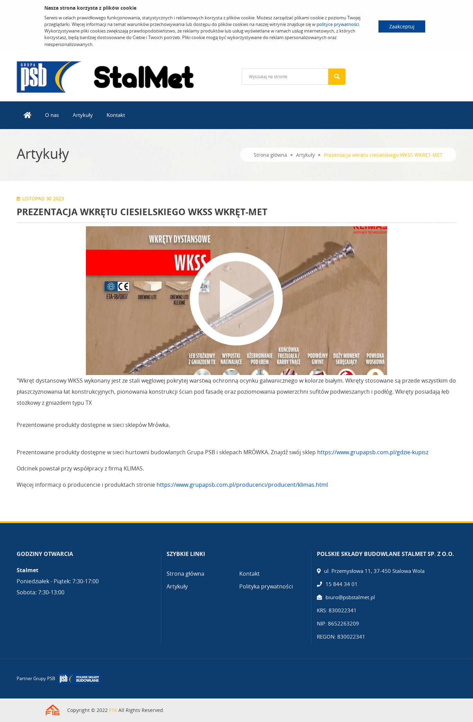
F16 (113, 710)
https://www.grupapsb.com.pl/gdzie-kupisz (372, 452)
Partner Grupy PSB (36, 678)
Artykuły (83, 114)
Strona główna (270, 155)
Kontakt (116, 114)
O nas (52, 114)
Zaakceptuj (401, 26)
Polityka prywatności (266, 586)
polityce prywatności (337, 24)
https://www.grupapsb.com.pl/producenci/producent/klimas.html (242, 484)
